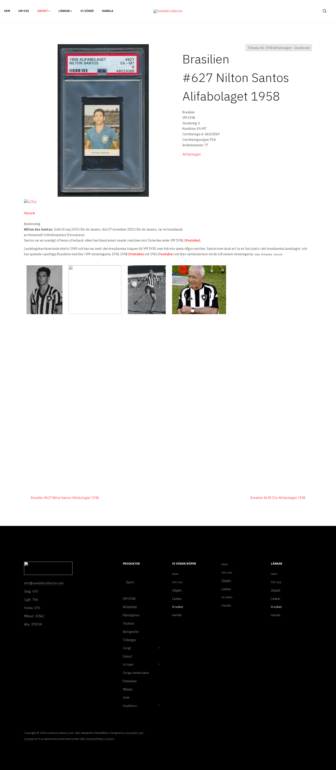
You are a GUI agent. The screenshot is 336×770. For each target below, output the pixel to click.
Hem (7, 11)
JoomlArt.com (134, 733)
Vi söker (87, 11)
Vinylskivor (130, 706)
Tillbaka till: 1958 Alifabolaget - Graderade (279, 48)
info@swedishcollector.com (44, 583)
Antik (126, 697)
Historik (29, 213)
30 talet (128, 665)
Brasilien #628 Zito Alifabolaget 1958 (278, 498)
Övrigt (127, 648)
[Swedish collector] (168, 11)
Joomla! (29, 738)
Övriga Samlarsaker (136, 673)
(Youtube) (192, 240)
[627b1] (31, 202)
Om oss (23, 11)
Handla (107, 11)
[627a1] (103, 120)
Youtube (165, 254)
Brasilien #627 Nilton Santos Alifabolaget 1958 (65, 498)
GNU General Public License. (97, 738)
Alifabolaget (191, 154)
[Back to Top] (321, 751)
